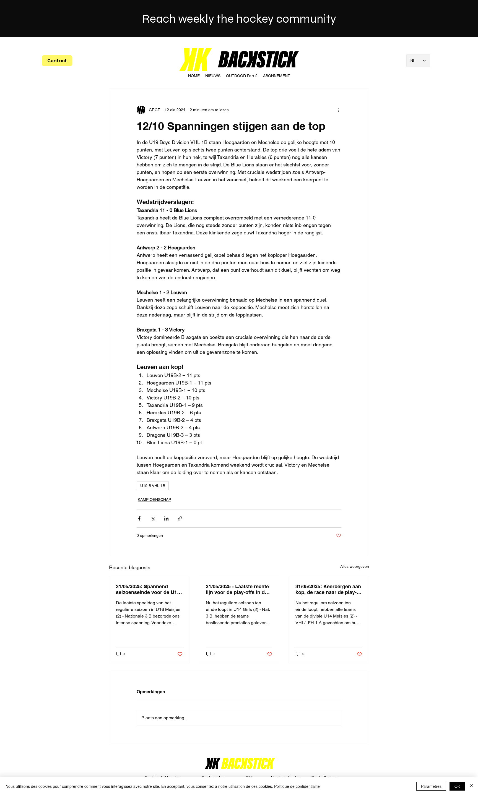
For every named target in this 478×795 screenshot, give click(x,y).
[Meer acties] (338, 109)
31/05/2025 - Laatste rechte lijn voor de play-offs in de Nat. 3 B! (237, 589)
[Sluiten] (471, 786)
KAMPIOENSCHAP (154, 499)
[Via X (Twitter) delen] (152, 518)
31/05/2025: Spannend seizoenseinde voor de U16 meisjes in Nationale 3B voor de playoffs (148, 589)
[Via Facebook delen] (139, 518)
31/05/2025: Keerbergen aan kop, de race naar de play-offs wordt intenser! (328, 589)
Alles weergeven (354, 566)
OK (457, 786)
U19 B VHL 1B (152, 485)
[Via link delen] (180, 518)
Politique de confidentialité (297, 786)
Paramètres (431, 786)
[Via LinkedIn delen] (166, 518)
